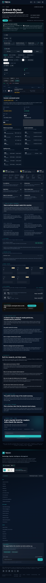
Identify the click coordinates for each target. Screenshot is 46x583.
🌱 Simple (5, 20)
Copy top (6, 65)
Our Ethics (41, 475)
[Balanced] (23, 60)
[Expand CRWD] (3, 91)
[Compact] (21, 60)
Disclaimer (28, 574)
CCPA (39, 574)
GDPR (20, 576)
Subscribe (23, 436)
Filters (7, 38)
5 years (37, 51)
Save (13, 80)
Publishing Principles (33, 475)
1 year (28, 51)
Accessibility (16, 576)
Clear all (17, 78)
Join (41, 559)
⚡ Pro (10, 20)
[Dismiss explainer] (42, 24)
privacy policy (27, 438)
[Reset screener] (10, 38)
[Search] (35, 2)
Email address (5, 556)
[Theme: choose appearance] (31, 2)
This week (8, 51)
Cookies (24, 574)
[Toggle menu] (43, 2)
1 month (18, 51)
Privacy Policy (16, 574)
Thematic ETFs (26, 57)
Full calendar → (40, 287)
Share (18, 80)
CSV (12, 65)
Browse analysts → (31, 305)
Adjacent (18, 57)
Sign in (39, 2)
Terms (20, 574)
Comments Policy (34, 574)
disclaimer (30, 445)
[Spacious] (25, 60)
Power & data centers (9, 57)
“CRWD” (12, 78)
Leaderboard (30, 308)
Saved (6, 80)
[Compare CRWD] (5, 91)
